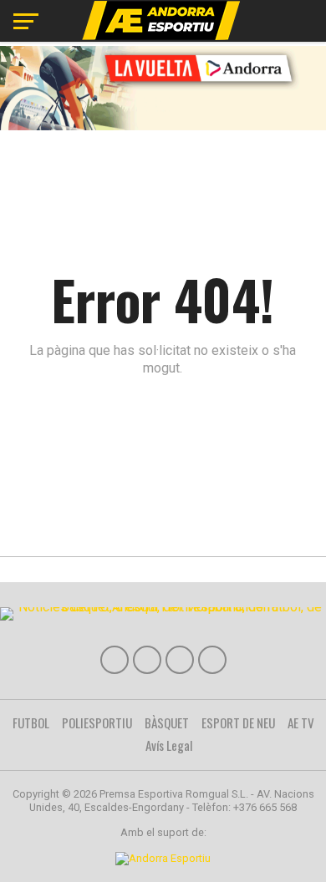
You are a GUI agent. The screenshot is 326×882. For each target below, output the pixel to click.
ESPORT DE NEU (238, 722)
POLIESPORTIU (97, 722)
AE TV (301, 722)
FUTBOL (31, 722)
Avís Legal (169, 745)
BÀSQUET (167, 722)
